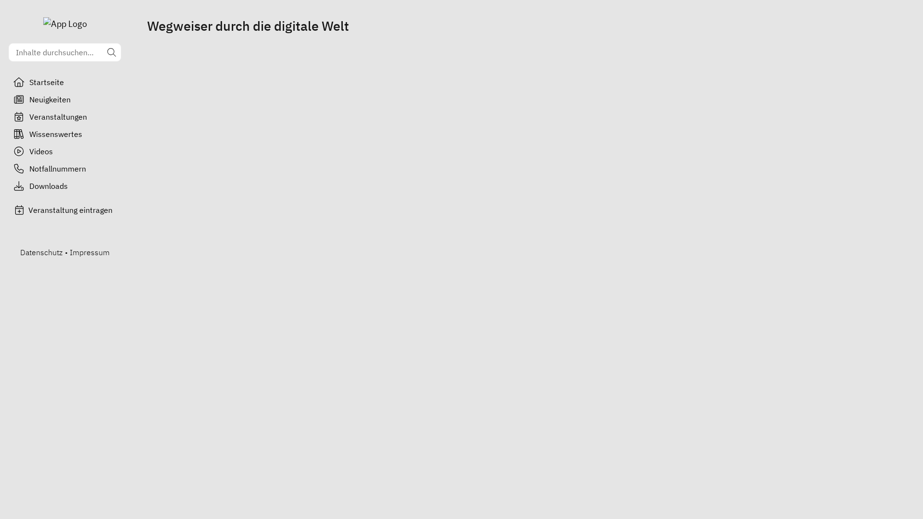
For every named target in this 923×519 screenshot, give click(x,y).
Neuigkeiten (50, 99)
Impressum (90, 252)
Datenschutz (41, 252)
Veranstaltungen (58, 117)
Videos (41, 151)
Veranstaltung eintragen (70, 210)
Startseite (46, 82)
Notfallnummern (57, 168)
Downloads (48, 186)
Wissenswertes (55, 134)
